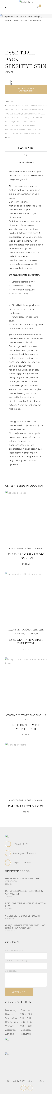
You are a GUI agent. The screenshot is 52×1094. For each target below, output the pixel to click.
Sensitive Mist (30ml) (21, 285)
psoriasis (31, 125)
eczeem (36, 114)
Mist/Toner (28, 16)
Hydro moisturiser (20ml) (23, 289)
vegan (25, 133)
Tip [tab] (26, 155)
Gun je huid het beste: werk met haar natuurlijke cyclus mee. (25, 927)
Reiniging (38, 16)
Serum (8, 20)
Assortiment (23, 105)
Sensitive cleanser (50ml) (23, 281)
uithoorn (16, 133)
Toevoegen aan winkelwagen (26, 90)
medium (38, 117)
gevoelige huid (21, 117)
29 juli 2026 (9, 884)
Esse (40, 105)
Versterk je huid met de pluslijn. (22, 915)
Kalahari (38, 549)
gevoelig (9, 117)
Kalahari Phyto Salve (26, 806)
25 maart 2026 (10, 931)
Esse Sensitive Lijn (13, 16)
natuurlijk (10, 121)
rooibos (21, 129)
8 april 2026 (9, 918)
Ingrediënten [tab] (26, 162)
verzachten (34, 133)
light (31, 117)
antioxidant (15, 114)
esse (43, 114)
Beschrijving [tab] (26, 147)
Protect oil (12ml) (20, 293)
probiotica (21, 125)
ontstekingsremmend (26, 121)
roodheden (10, 129)
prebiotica (10, 125)
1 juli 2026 (8, 896)
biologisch (27, 114)
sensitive (30, 129)
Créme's (33, 105)
